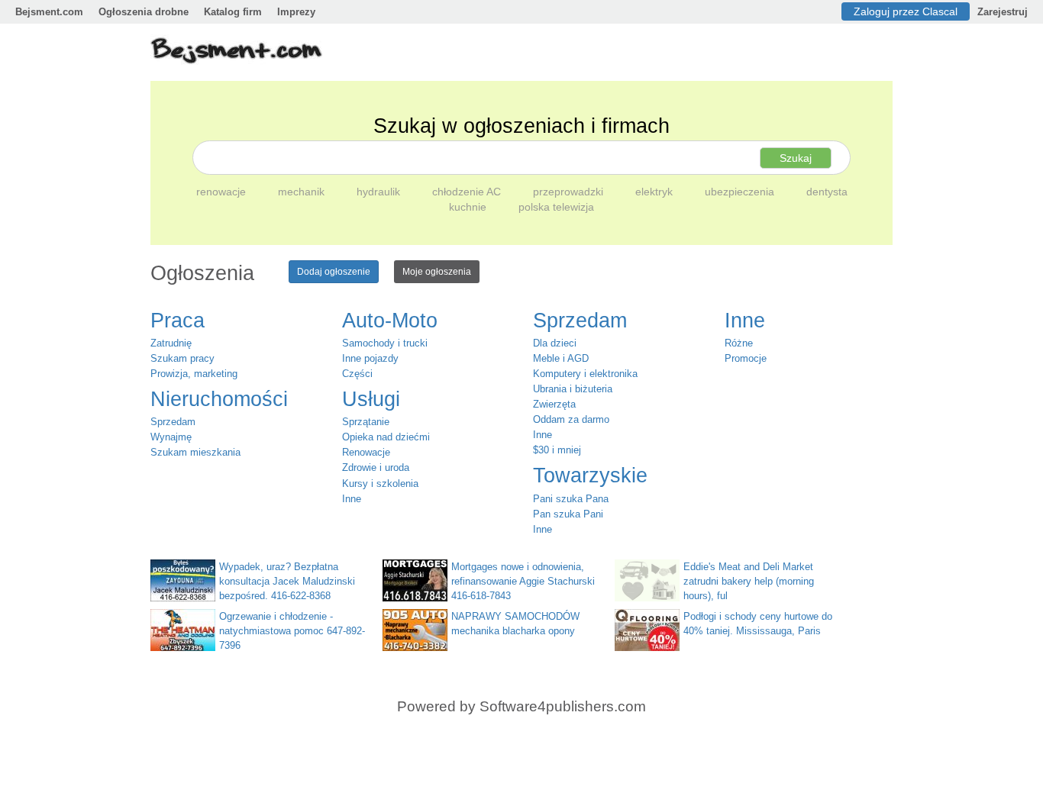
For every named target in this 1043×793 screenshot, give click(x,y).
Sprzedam (172, 421)
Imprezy (296, 12)
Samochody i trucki (385, 343)
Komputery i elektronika (585, 373)
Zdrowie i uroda (375, 467)
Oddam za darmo (571, 419)
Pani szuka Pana (571, 498)
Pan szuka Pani (568, 514)
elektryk (655, 191)
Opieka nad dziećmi (386, 437)
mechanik (303, 191)
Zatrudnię (171, 343)
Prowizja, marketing (193, 373)
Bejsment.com (49, 12)
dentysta (827, 191)
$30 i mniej (557, 450)
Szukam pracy (182, 358)
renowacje (222, 191)
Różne (739, 343)
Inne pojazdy (370, 358)
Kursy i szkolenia (380, 483)
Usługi (371, 399)
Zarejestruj (1002, 12)
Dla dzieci (554, 343)
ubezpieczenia (741, 191)
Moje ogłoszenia (436, 271)
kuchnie (469, 207)
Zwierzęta (554, 404)
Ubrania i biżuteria (572, 389)
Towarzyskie (590, 475)
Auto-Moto (390, 320)
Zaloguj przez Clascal (905, 11)
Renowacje (366, 452)
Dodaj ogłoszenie (333, 271)
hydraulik (380, 191)
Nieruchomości (219, 399)
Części (357, 373)
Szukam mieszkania (195, 452)
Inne (351, 498)
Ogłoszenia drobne (143, 12)
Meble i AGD (561, 358)
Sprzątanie (365, 421)
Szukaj (796, 158)
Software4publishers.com (563, 706)
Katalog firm (233, 12)
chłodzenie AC (468, 191)
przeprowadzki (569, 191)
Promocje (746, 358)
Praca (177, 320)
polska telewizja (556, 207)
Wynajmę (171, 437)
